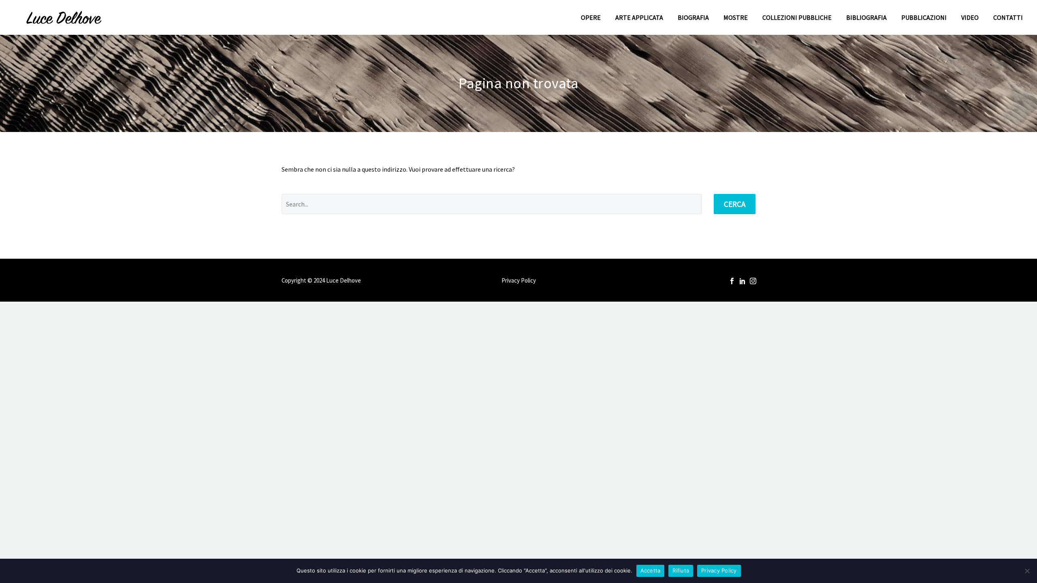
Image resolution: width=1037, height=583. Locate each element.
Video (970, 17)
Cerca (734, 204)
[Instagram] (753, 281)
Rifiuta (680, 570)
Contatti (1008, 17)
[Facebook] (732, 281)
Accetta (650, 570)
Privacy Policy (518, 281)
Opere (591, 17)
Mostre (735, 17)
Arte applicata (639, 17)
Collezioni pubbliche (797, 17)
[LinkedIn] (742, 281)
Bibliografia (866, 17)
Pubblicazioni (924, 17)
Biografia (693, 17)
